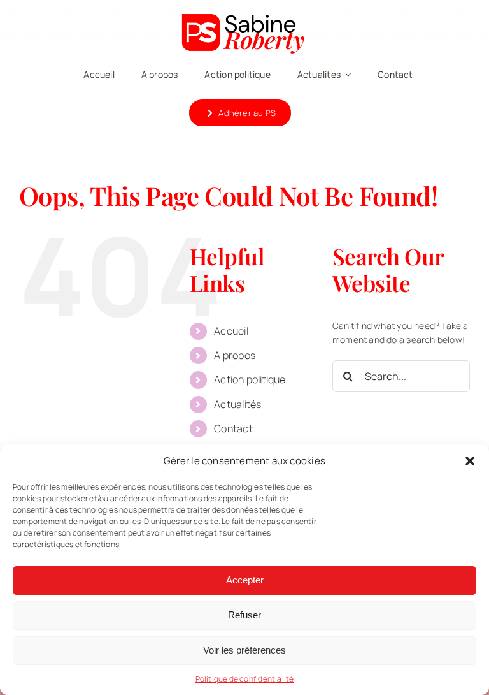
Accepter (245, 579)
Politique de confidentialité (244, 678)
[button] (470, 461)
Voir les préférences (244, 650)
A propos (234, 355)
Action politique (249, 379)
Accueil (231, 331)
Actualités (237, 404)
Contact (233, 428)
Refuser (244, 615)
